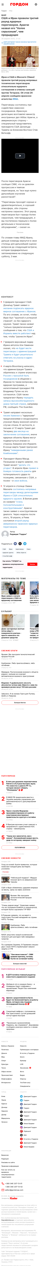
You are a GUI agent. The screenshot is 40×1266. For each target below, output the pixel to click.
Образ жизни (6, 1071)
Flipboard (27, 1131)
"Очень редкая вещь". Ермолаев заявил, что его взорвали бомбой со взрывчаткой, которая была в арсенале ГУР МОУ (19, 907)
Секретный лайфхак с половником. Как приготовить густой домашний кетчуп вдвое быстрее (21, 1013)
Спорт (3, 1060)
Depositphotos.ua (7, 1220)
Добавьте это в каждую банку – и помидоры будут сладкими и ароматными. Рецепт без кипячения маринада (21, 987)
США (4, 549)
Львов (3, 1100)
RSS (25, 1135)
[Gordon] (19, 4)
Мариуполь (5, 1118)
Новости (4, 1041)
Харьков (4, 1111)
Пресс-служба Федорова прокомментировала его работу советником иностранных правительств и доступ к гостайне (21, 814)
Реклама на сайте (8, 1162)
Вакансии (5, 1155)
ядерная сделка (8, 552)
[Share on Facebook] (15, 544)
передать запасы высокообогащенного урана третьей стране (18, 400)
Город (3, 1092)
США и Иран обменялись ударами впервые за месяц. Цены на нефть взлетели (19, 889)
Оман (28, 549)
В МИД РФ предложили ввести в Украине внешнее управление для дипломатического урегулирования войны (21, 800)
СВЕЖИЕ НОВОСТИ (11, 858)
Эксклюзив (24, 1068)
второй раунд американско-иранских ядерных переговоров (20, 523)
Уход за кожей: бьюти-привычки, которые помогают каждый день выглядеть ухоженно (19, 866)
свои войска (20, 480)
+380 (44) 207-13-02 (14, 1187)
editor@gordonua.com (14, 1190)
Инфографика (6, 1079)
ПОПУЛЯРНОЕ (8, 776)
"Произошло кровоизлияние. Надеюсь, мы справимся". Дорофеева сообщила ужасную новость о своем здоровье (22, 1026)
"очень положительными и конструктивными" (13, 505)
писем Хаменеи (11, 415)
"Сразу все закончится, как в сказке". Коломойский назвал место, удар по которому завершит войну (22, 838)
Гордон (4, 11)
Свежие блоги (9, 651)
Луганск (4, 1122)
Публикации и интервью (29, 1049)
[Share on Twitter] (20, 544)
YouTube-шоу (25, 1082)
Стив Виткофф (7, 556)
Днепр (3, 1115)
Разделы (23, 1041)
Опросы (23, 1079)
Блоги (22, 1057)
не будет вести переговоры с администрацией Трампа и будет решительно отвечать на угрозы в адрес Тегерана (19, 354)
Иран (10, 549)
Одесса (4, 1104)
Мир (10, 11)
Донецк (4, 1107)
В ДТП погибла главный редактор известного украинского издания (21, 976)
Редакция (5, 1159)
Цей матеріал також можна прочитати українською (20, 43)
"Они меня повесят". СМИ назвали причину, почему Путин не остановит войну (22, 956)
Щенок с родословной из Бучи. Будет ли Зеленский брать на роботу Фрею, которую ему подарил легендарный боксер (22, 1001)
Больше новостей (20, 963)
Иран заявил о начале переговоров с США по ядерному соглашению (11, 598)
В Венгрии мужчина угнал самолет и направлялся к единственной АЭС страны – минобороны (21, 826)
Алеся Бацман (29, 1123)
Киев (3, 1096)
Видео (22, 1075)
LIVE (21, 1064)
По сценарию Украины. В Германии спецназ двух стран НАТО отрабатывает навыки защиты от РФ (19, 947)
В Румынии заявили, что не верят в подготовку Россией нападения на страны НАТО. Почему (19, 917)
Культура (4, 1064)
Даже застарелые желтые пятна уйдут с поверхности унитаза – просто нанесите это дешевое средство (12, 633)
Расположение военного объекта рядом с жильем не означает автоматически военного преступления (19, 674)
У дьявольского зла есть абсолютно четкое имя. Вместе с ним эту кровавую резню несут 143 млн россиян (19, 685)
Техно (3, 1068)
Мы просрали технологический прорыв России (21, 897)
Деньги (4, 1053)
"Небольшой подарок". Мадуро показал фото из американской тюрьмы (23, 880)
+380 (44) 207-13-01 (13, 1183)
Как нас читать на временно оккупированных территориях (8, 1173)
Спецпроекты (25, 1086)
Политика (5, 1049)
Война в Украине (7, 1046)
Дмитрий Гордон (30, 1096)
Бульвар (6, 611)
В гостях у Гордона (27, 1053)
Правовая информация (10, 1166)
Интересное (6, 1082)
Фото (22, 1071)
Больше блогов (20, 702)
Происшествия (7, 1075)
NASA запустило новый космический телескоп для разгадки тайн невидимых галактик (18, 937)
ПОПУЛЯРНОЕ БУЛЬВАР (13, 969)
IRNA (15, 99)
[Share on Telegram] (24, 544)
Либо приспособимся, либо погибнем (24, 926)
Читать (32, 564)
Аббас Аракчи (21, 552)
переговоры (20, 549)
